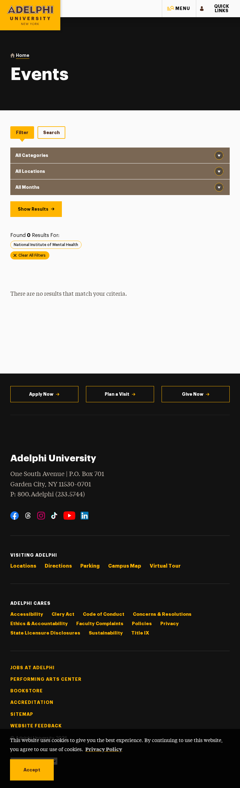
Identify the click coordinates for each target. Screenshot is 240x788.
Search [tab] (51, 132)
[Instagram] (41, 515)
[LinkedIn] (84, 515)
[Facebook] (14, 515)
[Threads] (28, 515)
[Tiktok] (54, 515)
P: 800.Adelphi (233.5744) (47, 494)
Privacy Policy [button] (103, 748)
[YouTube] (69, 515)
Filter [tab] (22, 132)
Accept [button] (31, 770)
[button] (179, 8)
